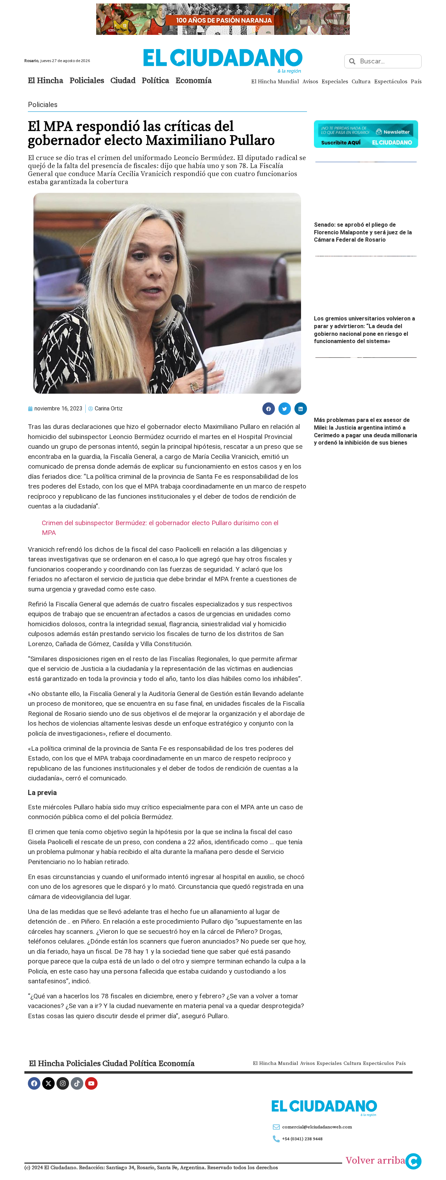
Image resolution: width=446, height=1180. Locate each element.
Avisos (310, 81)
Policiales (87, 80)
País (416, 81)
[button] (268, 408)
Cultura (361, 81)
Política (155, 80)
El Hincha (45, 80)
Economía (194, 80)
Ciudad (123, 80)
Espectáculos (390, 81)
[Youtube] (91, 1083)
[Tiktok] (77, 1083)
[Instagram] (62, 1083)
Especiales (335, 81)
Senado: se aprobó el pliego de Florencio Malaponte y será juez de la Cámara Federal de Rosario (363, 232)
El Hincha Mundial (275, 81)
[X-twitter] (48, 1083)
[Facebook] (34, 1083)
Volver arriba (375, 1160)
